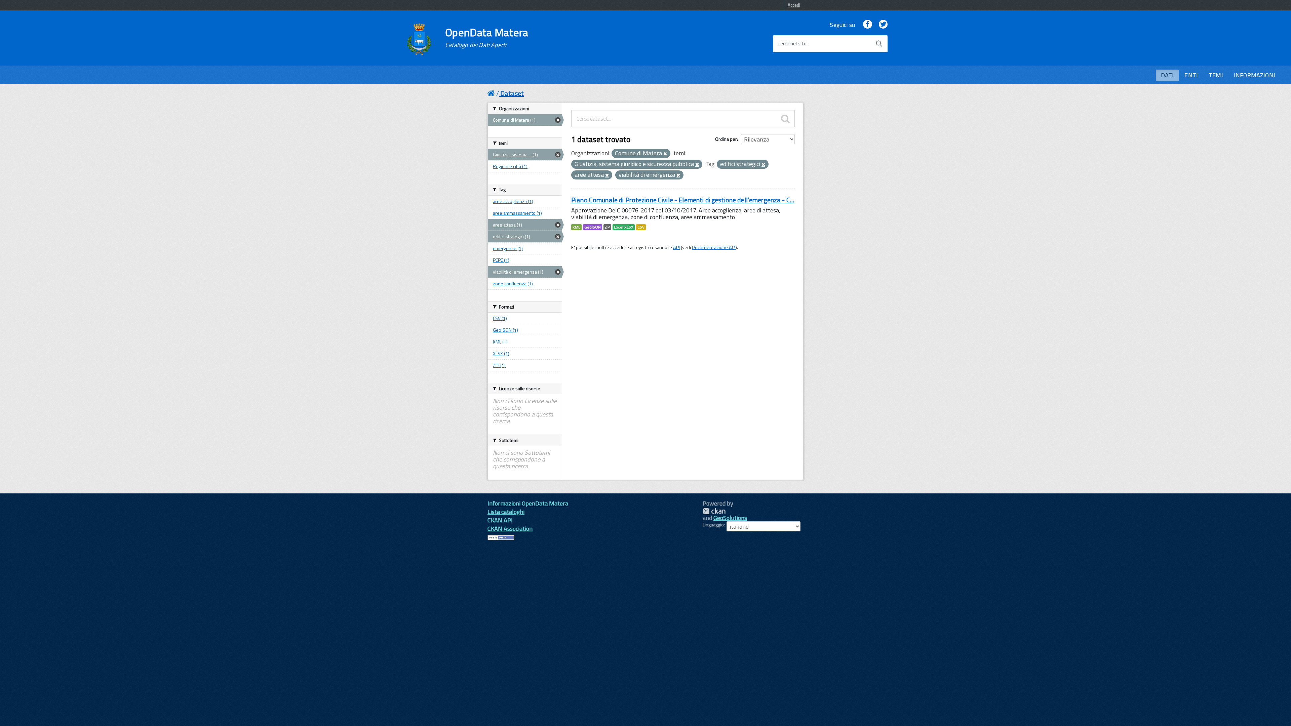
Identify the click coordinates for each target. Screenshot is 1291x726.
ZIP (607, 227)
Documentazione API (714, 247)
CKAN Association (510, 528)
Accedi (794, 5)
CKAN (714, 511)
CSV (640, 227)
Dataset (512, 93)
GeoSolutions (730, 517)
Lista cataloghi (505, 511)
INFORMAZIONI (1254, 75)
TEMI (1216, 75)
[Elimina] (665, 154)
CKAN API (500, 520)
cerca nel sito (792, 43)
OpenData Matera (487, 37)
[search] (785, 119)
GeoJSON (592, 227)
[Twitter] (883, 24)
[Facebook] (867, 24)
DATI (1167, 75)
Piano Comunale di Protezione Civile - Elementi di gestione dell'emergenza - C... (682, 200)
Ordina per (726, 139)
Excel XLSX (623, 227)
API (676, 247)
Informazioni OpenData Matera (527, 503)
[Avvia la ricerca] (879, 43)
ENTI (1191, 75)
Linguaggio (713, 524)
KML (576, 227)
